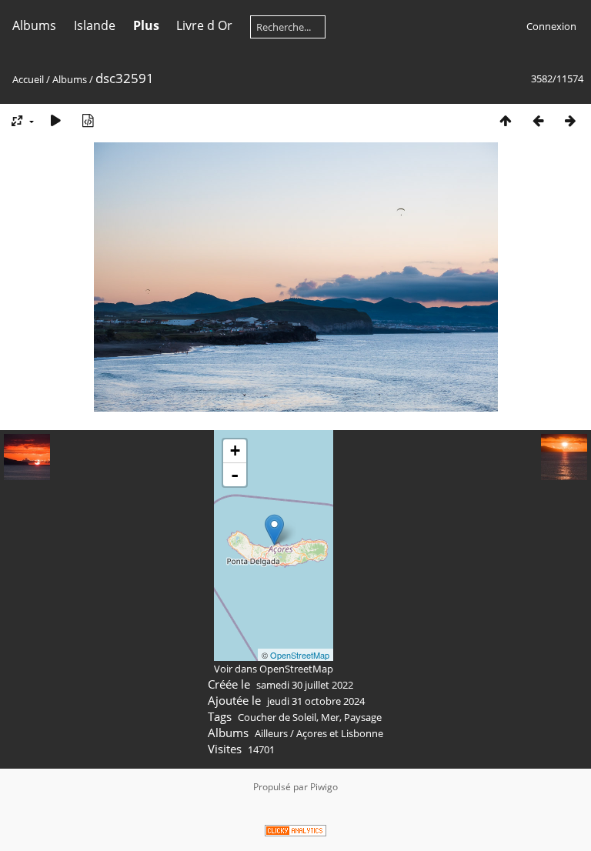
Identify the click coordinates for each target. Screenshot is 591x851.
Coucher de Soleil (277, 717)
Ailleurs (271, 733)
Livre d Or (204, 25)
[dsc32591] (274, 530)
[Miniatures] (505, 120)
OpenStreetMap (299, 655)
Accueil (28, 79)
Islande (94, 25)
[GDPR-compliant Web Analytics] (295, 832)
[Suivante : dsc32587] (570, 120)
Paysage (363, 717)
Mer (330, 717)
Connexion (551, 26)
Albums (34, 25)
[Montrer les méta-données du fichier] (88, 120)
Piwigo (324, 786)
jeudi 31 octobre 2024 (316, 701)
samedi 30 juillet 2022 (304, 685)
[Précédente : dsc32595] (538, 120)
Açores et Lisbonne (339, 733)
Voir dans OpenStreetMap (273, 669)
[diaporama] (55, 120)
